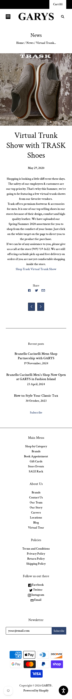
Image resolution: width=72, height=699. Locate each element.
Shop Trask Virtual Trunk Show (36, 269)
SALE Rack (36, 471)
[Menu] (8, 16)
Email (37, 600)
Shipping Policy (36, 564)
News (30, 43)
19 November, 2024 (36, 363)
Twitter (37, 590)
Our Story (36, 508)
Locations (36, 518)
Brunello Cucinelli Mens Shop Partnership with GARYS (36, 356)
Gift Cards (36, 461)
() (57, 4)
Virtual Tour (36, 528)
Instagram (37, 595)
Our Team (36, 503)
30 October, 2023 (36, 401)
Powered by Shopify (36, 691)
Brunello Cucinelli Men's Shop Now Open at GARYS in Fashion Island (36, 377)
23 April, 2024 (36, 384)
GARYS (46, 686)
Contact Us (36, 498)
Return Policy (36, 559)
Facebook (37, 585)
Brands (36, 451)
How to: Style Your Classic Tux (36, 395)
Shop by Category (36, 446)
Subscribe (36, 413)
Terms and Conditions (36, 549)
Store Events (36, 466)
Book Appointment (36, 456)
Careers (36, 513)
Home (20, 43)
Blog (36, 523)
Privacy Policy (36, 554)
